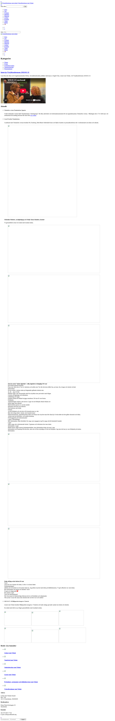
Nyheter (6, 13)
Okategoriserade (9, 67)
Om (5, 11)
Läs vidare (33, 115)
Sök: (2, 32)
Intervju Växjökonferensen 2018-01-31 (15, 72)
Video (6, 21)
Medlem (6, 14)
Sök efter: (3, 6)
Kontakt (6, 19)
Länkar (6, 18)
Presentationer (8, 69)
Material (6, 16)
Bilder (6, 22)
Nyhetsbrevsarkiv (9, 65)
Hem (5, 9)
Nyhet (6, 64)
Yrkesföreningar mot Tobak (25, 3)
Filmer (6, 62)
